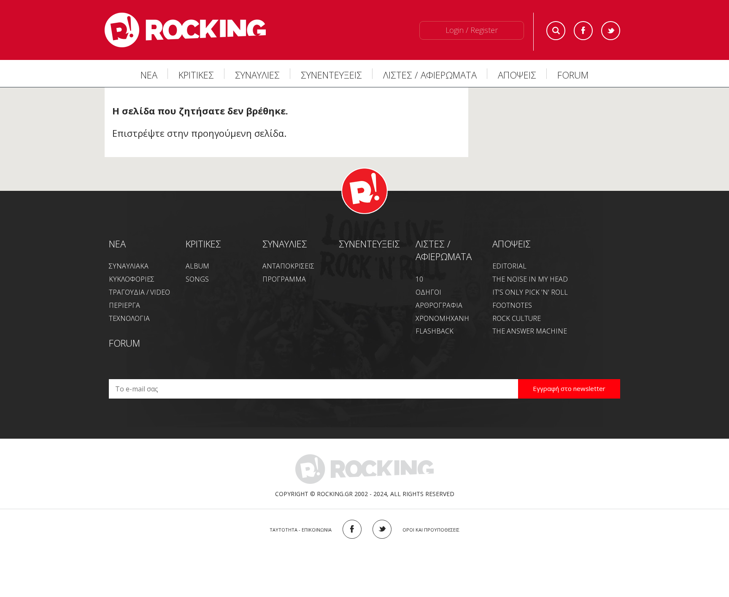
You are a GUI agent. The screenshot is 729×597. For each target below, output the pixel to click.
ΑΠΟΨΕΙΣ (517, 74)
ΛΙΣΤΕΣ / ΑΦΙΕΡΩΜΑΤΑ (430, 74)
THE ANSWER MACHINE (529, 331)
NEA (117, 243)
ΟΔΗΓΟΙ (428, 292)
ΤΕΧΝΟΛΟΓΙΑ (129, 318)
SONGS (197, 279)
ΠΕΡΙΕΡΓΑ (124, 305)
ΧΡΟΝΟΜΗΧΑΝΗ (442, 318)
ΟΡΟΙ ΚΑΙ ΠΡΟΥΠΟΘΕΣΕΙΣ (430, 529)
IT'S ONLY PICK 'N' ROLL (530, 292)
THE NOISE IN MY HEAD (530, 279)
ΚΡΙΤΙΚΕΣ (196, 74)
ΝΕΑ (148, 74)
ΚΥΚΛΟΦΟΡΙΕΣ (131, 279)
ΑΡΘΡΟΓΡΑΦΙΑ (439, 305)
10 (419, 279)
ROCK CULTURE (516, 318)
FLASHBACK (435, 331)
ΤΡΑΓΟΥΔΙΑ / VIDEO (139, 292)
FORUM (573, 74)
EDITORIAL (509, 266)
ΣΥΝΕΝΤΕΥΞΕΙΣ (331, 74)
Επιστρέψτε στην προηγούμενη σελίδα (198, 133)
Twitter (610, 30)
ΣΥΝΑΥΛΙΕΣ (257, 74)
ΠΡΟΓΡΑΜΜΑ (284, 279)
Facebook (583, 30)
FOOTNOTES (512, 305)
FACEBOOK (352, 529)
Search (555, 30)
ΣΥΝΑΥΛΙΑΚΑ (128, 266)
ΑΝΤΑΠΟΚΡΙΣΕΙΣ (288, 266)
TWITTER (382, 529)
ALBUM (197, 266)
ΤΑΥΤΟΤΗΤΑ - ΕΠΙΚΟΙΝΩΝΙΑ (301, 529)
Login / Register (472, 30)
